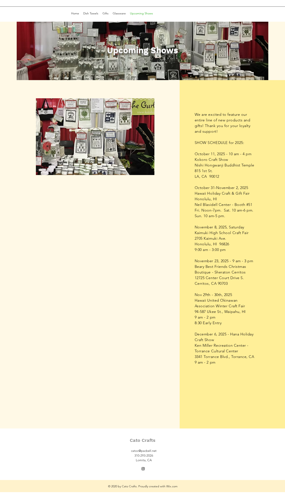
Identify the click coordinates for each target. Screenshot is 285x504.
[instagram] (143, 469)
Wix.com (172, 486)
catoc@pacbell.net (143, 451)
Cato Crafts (142, 440)
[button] (95, 136)
